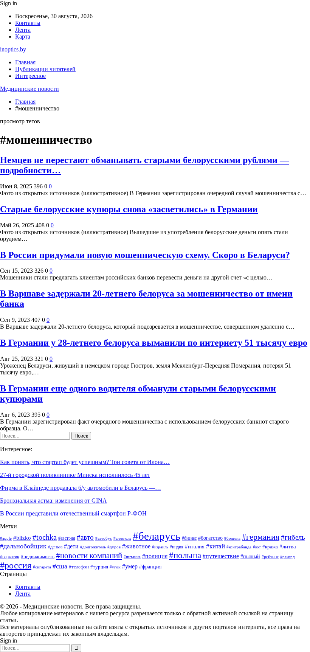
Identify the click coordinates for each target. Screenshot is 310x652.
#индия (176, 547)
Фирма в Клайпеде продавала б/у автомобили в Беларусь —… (80, 487)
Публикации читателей (45, 69)
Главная (25, 62)
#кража (270, 547)
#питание (132, 557)
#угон (115, 567)
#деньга (55, 547)
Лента (23, 29)
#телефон (79, 567)
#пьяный (250, 556)
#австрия (66, 538)
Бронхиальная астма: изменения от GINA (53, 500)
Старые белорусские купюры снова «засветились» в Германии (129, 209)
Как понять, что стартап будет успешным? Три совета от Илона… (85, 462)
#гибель (293, 537)
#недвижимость (37, 556)
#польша (185, 555)
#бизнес (189, 538)
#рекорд (287, 557)
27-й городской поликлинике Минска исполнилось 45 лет (75, 475)
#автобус (103, 538)
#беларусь (156, 536)
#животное (136, 546)
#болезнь (232, 538)
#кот (257, 547)
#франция (150, 567)
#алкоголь (122, 538)
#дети (71, 546)
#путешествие (221, 556)
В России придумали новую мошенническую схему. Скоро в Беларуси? (145, 255)
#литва (287, 546)
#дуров (114, 547)
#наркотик (9, 556)
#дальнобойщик (23, 546)
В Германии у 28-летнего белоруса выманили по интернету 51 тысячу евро (153, 343)
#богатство (210, 538)
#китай (215, 546)
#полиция (154, 556)
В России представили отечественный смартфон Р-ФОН (73, 513)
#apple (6, 538)
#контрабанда (238, 547)
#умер (130, 566)
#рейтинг (270, 556)
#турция (99, 567)
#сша (60, 566)
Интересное (30, 76)
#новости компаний (89, 555)
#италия (195, 546)
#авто (85, 537)
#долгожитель (93, 547)
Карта (22, 36)
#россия (15, 565)
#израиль (160, 547)
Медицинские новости (29, 88)
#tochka (45, 537)
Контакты (27, 23)
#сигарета (42, 567)
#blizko (22, 538)
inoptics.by (13, 49)
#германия (260, 537)
